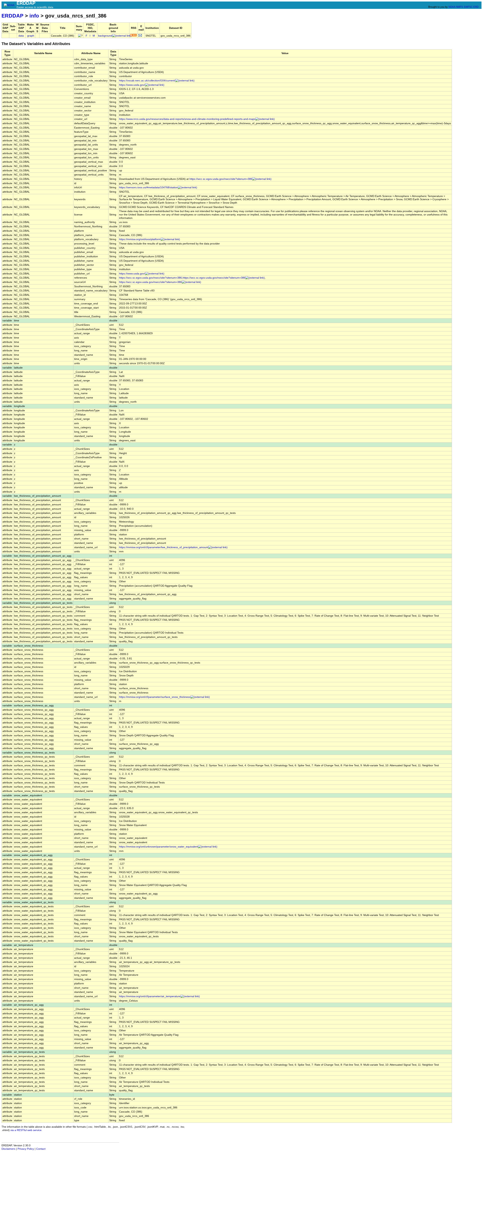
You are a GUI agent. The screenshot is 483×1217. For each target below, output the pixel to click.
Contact (40, 1148)
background (105, 35)
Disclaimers (8, 1148)
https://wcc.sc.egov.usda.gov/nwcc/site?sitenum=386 (220, 179)
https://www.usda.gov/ (132, 85)
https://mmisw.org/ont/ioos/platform (140, 239)
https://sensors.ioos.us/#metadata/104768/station (148, 187)
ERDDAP (12, 16)
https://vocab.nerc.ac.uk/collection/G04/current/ (147, 80)
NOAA (451, 6)
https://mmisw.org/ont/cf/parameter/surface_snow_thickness (155, 697)
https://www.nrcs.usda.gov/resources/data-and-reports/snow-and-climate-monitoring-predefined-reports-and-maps (187, 119)
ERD (475, 6)
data (21, 35)
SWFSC (468, 6)
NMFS (459, 6)
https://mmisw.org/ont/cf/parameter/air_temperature (150, 996)
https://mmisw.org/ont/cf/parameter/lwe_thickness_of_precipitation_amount (163, 547)
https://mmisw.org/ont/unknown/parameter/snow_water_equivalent (158, 846)
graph (30, 35)
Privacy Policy (26, 1148)
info (34, 16)
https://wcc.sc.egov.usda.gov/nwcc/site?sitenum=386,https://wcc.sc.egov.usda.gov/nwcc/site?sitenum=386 (182, 277)
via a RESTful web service (26, 1130)
